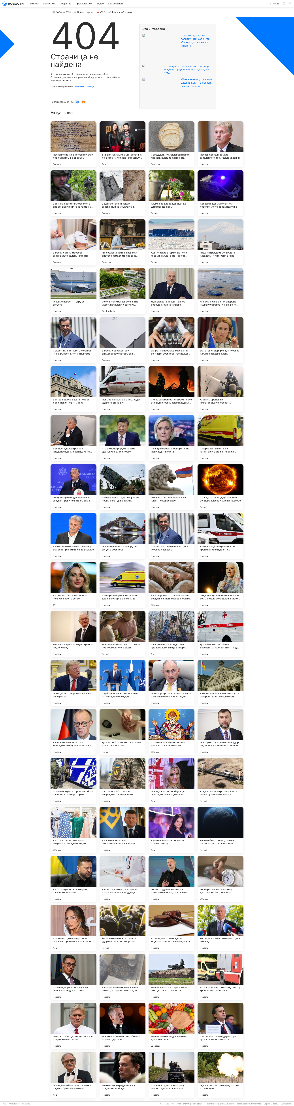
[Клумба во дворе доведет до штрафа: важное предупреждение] (171, 193)
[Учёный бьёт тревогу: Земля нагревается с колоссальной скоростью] (220, 830)
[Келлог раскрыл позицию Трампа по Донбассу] (73, 634)
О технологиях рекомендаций (190, 1104)
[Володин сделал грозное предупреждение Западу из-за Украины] (73, 438)
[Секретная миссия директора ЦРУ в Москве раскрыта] (220, 1026)
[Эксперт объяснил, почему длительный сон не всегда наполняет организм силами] (220, 879)
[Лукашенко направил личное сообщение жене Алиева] (171, 291)
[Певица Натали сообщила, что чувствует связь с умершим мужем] (171, 781)
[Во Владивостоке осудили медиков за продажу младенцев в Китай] (171, 928)
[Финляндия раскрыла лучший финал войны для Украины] (73, 977)
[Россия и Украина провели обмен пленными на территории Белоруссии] (73, 781)
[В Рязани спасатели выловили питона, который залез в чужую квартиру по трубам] (122, 977)
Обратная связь (271, 1104)
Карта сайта (286, 1104)
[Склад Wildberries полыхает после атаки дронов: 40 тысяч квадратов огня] (171, 389)
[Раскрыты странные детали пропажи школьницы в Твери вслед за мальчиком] (171, 634)
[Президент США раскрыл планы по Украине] (73, 683)
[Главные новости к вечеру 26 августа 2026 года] (122, 536)
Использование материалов (248, 1104)
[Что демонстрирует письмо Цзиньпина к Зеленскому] (122, 438)
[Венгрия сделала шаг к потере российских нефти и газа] (73, 389)
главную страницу (84, 86)
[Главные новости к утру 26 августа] (73, 291)
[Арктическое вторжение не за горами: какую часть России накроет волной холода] (171, 242)
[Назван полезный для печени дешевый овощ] (171, 1026)
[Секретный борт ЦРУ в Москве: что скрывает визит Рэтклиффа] (73, 340)
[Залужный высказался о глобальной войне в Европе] (122, 830)
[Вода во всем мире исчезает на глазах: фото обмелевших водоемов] (220, 781)
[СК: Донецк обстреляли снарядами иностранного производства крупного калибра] (122, 781)
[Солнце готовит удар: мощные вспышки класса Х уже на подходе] (220, 487)
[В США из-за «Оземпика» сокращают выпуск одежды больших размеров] (73, 830)
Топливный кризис (122, 12)
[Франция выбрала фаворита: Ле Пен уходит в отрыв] (171, 438)
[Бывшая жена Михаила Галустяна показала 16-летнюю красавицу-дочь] (122, 144)
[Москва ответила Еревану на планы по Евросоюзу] (171, 487)
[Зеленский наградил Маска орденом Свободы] (122, 1075)
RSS (161, 1104)
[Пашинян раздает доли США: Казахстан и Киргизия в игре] (220, 242)
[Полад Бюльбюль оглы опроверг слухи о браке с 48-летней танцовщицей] (73, 1075)
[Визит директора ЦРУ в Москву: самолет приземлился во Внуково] (73, 536)
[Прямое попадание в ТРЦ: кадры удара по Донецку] (122, 389)
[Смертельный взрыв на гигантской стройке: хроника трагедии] (220, 438)
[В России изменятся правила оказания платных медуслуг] (122, 879)
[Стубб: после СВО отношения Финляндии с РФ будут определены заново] (122, 683)
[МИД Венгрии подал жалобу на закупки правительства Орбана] (73, 487)
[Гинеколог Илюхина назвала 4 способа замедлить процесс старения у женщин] (122, 242)
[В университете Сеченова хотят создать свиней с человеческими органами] (171, 585)
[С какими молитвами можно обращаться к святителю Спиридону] (171, 732)
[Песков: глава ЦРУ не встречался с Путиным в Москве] (73, 1026)
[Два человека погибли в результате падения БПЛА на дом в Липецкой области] (220, 634)
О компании (14, 1104)
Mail (5, 1104)
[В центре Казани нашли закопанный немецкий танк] (122, 193)
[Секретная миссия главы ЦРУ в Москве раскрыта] (171, 536)
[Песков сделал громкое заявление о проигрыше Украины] (220, 144)
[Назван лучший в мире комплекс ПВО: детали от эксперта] (171, 977)
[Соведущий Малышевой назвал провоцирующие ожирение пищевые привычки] (171, 144)
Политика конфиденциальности (220, 1104)
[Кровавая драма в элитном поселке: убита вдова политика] (220, 193)
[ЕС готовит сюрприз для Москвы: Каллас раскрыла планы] (220, 340)
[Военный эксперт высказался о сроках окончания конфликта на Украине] (73, 193)
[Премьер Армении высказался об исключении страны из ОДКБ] (171, 683)
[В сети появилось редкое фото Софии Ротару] (171, 830)
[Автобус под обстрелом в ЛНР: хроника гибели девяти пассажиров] (220, 536)
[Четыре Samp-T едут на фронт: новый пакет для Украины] (122, 487)
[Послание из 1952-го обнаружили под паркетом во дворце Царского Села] (73, 144)
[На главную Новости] (15, 3)
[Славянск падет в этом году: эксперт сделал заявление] (171, 1075)
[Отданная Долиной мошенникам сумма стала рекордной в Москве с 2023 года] (220, 585)
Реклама (26, 1104)
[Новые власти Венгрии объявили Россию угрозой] (122, 1026)
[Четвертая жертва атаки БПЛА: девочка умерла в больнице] (122, 585)
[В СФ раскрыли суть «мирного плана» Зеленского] (73, 879)
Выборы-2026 (63, 12)
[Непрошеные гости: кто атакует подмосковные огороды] (122, 634)
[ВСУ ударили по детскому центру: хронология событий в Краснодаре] (220, 977)
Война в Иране (85, 12)
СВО (102, 12)
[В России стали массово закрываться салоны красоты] (73, 242)
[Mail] (4, 3)
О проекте (170, 1104)
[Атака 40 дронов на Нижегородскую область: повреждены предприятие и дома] (220, 389)
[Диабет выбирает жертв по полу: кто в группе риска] (122, 732)
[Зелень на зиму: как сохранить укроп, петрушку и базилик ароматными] (122, 291)
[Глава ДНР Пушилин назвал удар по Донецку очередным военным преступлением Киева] (220, 732)
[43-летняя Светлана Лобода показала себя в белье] (73, 585)
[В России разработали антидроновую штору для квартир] (122, 340)
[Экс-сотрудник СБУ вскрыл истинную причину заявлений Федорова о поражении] (171, 879)
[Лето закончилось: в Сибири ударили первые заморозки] (122, 928)
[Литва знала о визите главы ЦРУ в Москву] (220, 928)
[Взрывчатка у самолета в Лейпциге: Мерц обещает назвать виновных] (73, 732)
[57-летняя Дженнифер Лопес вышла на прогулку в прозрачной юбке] (73, 928)
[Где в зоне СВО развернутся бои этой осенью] (220, 1075)
